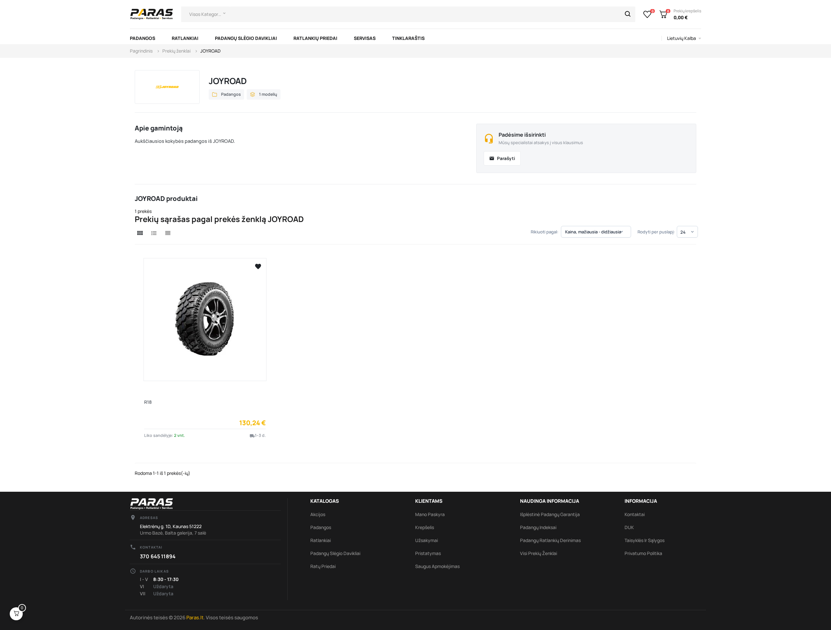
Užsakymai (426, 540)
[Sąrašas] (154, 233)
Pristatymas (428, 553)
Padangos (320, 527)
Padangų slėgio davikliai (335, 553)
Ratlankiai (320, 540)
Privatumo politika (643, 553)
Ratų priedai (323, 566)
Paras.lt (195, 617)
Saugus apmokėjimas (437, 566)
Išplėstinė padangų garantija (550, 514)
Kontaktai (635, 514)
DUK (629, 527)
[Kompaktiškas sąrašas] (168, 233)
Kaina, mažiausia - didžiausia (595, 232)
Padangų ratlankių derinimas (550, 540)
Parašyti (502, 158)
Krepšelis (424, 527)
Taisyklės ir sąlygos (644, 540)
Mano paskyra (430, 514)
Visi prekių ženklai (538, 553)
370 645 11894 (158, 556)
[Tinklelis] (140, 233)
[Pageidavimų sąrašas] (647, 14)
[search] (628, 14)
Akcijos (317, 514)
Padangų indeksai (538, 527)
